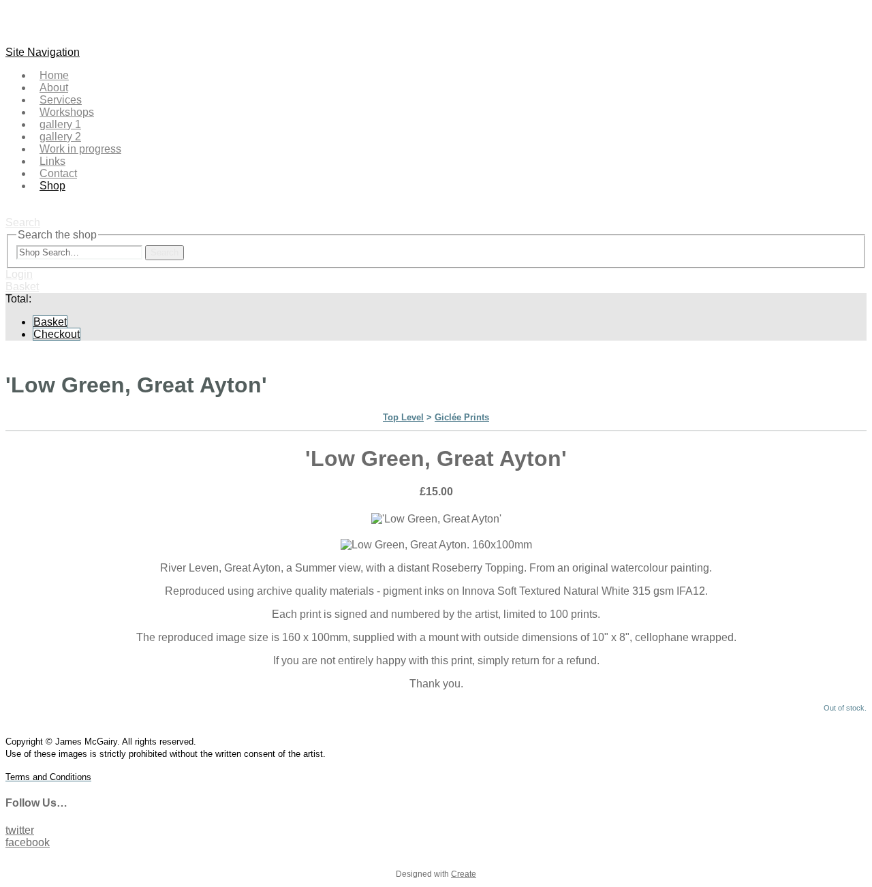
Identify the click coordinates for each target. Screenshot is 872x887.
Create (463, 874)
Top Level (403, 417)
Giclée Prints (462, 417)
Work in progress (80, 149)
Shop (52, 185)
